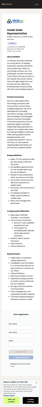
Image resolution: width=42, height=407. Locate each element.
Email (11, 341)
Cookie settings (30, 400)
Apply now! (21, 352)
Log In (37, 4)
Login (12, 366)
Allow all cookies (11, 400)
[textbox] (21, 180)
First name (13, 324)
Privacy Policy (9, 395)
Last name (13, 332)
